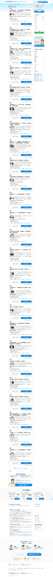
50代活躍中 (11, 21)
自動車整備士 (13, 505)
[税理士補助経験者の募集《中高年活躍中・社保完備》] (20, 90)
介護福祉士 (25, 505)
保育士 (12, 535)
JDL (41, 78)
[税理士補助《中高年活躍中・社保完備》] (20, 364)
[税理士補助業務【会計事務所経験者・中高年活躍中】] (20, 180)
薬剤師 (26, 534)
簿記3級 (38, 75)
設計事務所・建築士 (23, 534)
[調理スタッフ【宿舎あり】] (14, 494)
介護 (14, 535)
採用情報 (33, 568)
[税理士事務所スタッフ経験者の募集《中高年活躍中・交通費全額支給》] (20, 328)
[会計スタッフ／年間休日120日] (26, 494)
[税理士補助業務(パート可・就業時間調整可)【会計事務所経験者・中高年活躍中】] (20, 346)
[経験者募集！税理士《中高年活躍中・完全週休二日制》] (20, 273)
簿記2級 (38, 76)
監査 (43, 77)
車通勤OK (15, 40)
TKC (41, 77)
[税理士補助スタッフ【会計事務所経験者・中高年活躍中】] (20, 216)
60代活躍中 (15, 59)
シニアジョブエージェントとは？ (19, 554)
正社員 (27, 21)
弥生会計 (35, 76)
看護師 (22, 505)
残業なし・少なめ (21, 21)
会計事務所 (9, 505)
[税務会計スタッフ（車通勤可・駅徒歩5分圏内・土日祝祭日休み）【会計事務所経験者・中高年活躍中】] (20, 145)
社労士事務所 (23, 535)
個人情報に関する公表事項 (20, 568)
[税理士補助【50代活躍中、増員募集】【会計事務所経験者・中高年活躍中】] (20, 235)
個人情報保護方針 (26, 568)
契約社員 (28, 460)
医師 (28, 534)
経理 (34, 78)
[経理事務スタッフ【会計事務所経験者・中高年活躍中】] (20, 198)
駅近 (17, 133)
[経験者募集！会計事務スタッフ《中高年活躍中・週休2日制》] (20, 72)
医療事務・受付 (27, 535)
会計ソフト (37, 78)
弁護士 (21, 535)
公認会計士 (40, 75)
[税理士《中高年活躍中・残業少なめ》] (20, 309)
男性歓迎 (25, 133)
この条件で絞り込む (39, 32)
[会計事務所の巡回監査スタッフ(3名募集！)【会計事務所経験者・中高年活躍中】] (20, 127)
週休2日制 (15, 21)
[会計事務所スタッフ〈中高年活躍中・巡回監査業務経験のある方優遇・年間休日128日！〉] (20, 14)
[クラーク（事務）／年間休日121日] (39, 494)
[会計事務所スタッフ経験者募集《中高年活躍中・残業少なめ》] (20, 292)
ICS (40, 78)
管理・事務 (13, 534)
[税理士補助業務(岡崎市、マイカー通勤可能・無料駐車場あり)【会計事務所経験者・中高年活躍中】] (20, 417)
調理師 (28, 505)
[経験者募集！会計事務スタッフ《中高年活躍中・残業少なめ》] (20, 254)
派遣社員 (28, 204)
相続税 (35, 75)
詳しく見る (26, 43)
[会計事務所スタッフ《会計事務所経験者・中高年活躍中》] (20, 453)
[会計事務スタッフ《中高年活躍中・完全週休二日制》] (20, 436)
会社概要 (30, 568)
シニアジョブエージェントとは (12, 568)
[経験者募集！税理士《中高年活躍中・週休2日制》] (20, 163)
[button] (46, 496)
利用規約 (43, 568)
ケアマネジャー (16, 535)
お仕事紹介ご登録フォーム (29, 519)
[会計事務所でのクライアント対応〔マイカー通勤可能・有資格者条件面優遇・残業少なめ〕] (20, 34)
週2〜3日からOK (19, 96)
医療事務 (20, 505)
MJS (40, 76)
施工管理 (17, 505)
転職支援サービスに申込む (34, 554)
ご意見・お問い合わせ (37, 568)
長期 (17, 21)
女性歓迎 (25, 21)
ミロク (39, 77)
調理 (10, 535)
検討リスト (35, 2)
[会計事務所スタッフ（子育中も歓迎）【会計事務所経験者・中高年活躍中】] (20, 108)
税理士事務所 (35, 77)
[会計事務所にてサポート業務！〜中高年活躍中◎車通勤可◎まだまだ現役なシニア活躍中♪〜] (20, 53)
